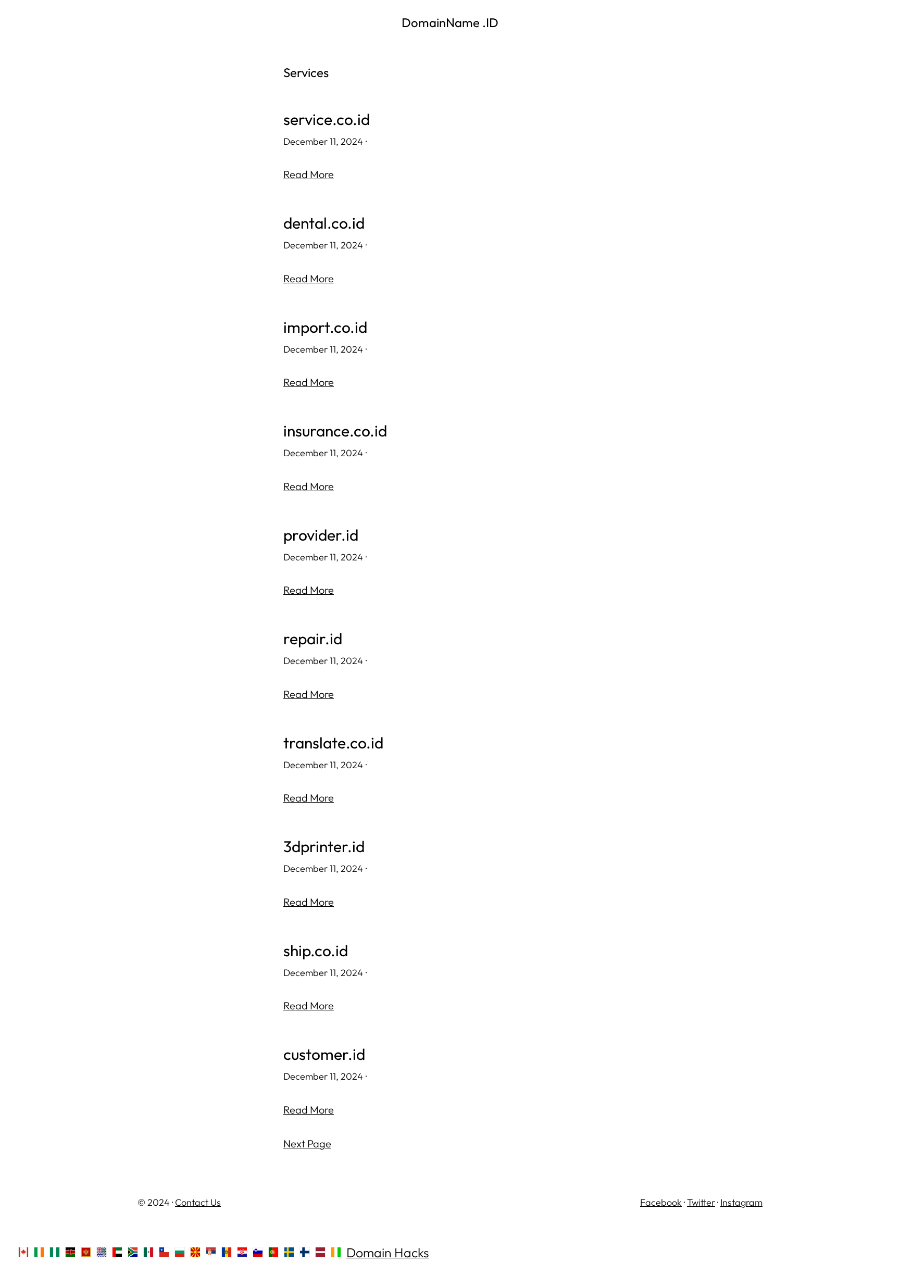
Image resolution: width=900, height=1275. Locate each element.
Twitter (701, 1202)
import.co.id (325, 327)
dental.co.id (324, 223)
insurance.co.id (335, 431)
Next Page (307, 1143)
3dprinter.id (324, 846)
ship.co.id (315, 950)
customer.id (324, 1054)
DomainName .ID (450, 22)
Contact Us (198, 1202)
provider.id (320, 535)
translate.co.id (333, 743)
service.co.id (326, 119)
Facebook (661, 1202)
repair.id (312, 638)
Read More (308, 174)
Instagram (741, 1202)
